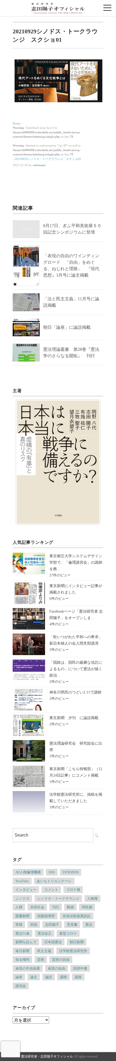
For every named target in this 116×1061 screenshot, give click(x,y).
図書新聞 (22, 916)
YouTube (22, 881)
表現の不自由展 (27, 968)
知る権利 (22, 960)
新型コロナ (68, 933)
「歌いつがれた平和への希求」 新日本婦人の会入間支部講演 (77, 640)
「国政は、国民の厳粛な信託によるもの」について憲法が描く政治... (75, 668)
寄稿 (18, 925)
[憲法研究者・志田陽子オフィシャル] (58, 6)
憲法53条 (22, 933)
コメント (51, 890)
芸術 (40, 960)
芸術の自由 (61, 960)
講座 (78, 977)
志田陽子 (52, 925)
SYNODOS (71, 872)
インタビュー (25, 890)
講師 (63, 977)
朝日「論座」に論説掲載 (67, 327)
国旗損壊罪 (46, 916)
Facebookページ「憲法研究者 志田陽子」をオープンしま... (76, 614)
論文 (33, 977)
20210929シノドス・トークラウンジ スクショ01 (48, 158)
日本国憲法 (53, 942)
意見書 (72, 925)
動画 (70, 907)
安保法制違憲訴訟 (77, 916)
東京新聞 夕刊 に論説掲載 (73, 718)
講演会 (20, 986)
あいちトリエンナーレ (54, 881)
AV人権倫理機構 (28, 872)
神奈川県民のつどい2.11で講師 (75, 692)
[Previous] (27, 462)
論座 (18, 977)
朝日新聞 (77, 942)
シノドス (22, 898)
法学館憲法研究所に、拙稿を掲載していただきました (75, 797)
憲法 (88, 925)
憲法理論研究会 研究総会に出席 (75, 746)
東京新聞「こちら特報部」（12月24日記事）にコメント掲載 (75, 772)
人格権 (92, 898)
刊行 (55, 907)
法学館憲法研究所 (73, 951)
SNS (52, 872)
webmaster (39, 165)
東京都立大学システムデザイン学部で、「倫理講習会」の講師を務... (75, 562)
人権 (18, 907)
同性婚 (87, 907)
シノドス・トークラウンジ (58, 898)
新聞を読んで (25, 942)
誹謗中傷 (80, 968)
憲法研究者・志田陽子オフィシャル (47, 1056)
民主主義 (44, 951)
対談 (33, 925)
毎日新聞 (22, 951)
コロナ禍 (73, 890)
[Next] (89, 462)
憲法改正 (44, 933)
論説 (48, 977)
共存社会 (37, 907)
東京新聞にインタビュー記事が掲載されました (75, 589)
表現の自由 (56, 968)
